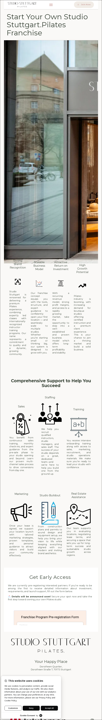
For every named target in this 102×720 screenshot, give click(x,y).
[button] (51, 4)
